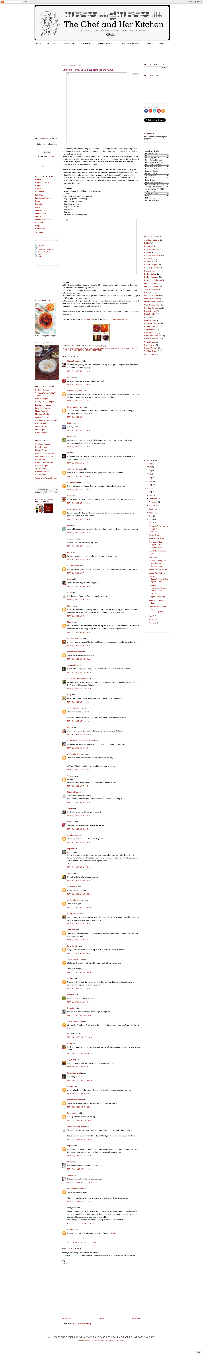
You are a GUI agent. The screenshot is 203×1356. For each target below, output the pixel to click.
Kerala (37, 207)
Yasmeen (70, 822)
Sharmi (70, 1162)
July (151, 516)
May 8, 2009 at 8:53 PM (78, 829)
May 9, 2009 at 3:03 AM (78, 940)
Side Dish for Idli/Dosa (152, 336)
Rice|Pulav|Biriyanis (152, 323)
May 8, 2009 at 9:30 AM (78, 616)
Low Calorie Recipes (43, 405)
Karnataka (39, 204)
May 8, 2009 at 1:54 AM (78, 476)
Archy (69, 552)
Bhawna (70, 606)
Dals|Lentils (148, 262)
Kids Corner (148, 292)
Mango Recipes (41, 411)
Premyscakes (72, 1113)
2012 (149, 485)
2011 (149, 488)
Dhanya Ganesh (73, 913)
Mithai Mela (89, 319)
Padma (70, 496)
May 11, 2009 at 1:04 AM (79, 1120)
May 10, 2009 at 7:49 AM (79, 1067)
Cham (69, 579)
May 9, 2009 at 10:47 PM (79, 1015)
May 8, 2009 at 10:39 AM (79, 659)
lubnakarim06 (72, 835)
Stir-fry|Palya (149, 345)
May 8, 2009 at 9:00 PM (78, 867)
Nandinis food (72, 482)
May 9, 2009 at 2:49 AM (78, 924)
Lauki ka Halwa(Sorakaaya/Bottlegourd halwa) (158, 579)
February (152, 623)
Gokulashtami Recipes (44, 456)
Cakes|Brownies (150, 249)
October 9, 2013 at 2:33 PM (81, 1242)
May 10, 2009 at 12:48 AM (79, 1053)
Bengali (38, 186)
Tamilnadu (39, 232)
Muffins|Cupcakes (151, 299)
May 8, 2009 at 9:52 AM (78, 646)
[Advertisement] (101, 52)
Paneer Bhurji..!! (155, 535)
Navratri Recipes (41, 466)
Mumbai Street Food (43, 220)
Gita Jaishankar (73, 566)
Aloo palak (153, 557)
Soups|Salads (149, 342)
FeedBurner (52, 156)
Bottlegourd (76, 348)
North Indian (40, 223)
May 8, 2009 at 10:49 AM (79, 672)
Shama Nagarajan (74, 361)
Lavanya (70, 377)
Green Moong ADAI (156, 538)
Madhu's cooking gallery (76, 1127)
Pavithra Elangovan (74, 391)
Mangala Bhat (72, 792)
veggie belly (71, 1060)
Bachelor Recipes (42, 390)
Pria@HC (71, 995)
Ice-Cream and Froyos (153, 280)
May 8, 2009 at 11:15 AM (79, 702)
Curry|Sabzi (148, 259)
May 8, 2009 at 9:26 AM (78, 600)
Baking (147, 243)
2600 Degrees (119, 1341)
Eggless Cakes (150, 274)
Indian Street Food (151, 286)
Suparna (70, 849)
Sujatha (70, 1146)
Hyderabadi (39, 192)
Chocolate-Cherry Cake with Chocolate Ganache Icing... (158, 563)
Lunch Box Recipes (42, 408)
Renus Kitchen (72, 509)
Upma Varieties (150, 354)
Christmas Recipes (42, 444)
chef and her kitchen (75, 652)
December (153, 498)
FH (68, 453)
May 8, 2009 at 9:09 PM (78, 881)
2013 (149, 481)
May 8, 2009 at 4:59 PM (78, 770)
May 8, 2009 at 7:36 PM (78, 786)
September (153, 509)
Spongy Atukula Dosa (157, 573)
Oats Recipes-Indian (152, 305)
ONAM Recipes (41, 469)
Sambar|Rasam (150, 333)
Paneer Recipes (150, 311)
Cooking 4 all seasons (118, 319)
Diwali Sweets (103, 348)
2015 (149, 474)
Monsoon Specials (42, 417)
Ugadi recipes (40, 475)
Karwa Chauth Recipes (44, 462)
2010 (149, 492)
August (152, 512)
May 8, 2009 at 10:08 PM (79, 894)
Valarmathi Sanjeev (74, 469)
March (151, 620)
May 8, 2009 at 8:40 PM (78, 816)
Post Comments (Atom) (81, 1324)
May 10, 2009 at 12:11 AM (79, 1037)
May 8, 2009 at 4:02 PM (78, 748)
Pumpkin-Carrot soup (157, 597)
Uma (69, 592)
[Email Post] (104, 346)
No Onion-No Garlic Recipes (46, 420)
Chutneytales (72, 887)
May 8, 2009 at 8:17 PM (78, 802)
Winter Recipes (41, 433)
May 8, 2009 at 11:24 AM (79, 721)
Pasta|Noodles (150, 314)
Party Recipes (40, 423)
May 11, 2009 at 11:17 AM (79, 1169)
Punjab (38, 226)
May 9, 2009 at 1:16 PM (78, 988)
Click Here (114, 1233)
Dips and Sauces (150, 271)
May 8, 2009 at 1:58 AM (78, 490)
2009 (149, 495)
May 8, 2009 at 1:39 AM (78, 417)
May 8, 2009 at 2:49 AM (78, 546)
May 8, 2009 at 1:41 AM (78, 447)
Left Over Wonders (151, 296)
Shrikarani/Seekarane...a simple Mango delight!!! (158, 528)
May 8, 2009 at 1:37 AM (78, 401)
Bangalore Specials (42, 183)
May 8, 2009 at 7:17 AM (78, 573)
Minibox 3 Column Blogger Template (90, 1341)
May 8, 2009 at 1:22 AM (78, 371)
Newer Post (66, 1318)
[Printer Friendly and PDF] (135, 75)
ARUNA (70, 727)
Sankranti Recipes (42, 472)
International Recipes (43, 198)
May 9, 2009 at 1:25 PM (78, 1002)
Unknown (70, 776)
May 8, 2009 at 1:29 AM (78, 385)
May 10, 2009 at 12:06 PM (79, 1080)
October (152, 505)
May (151, 523)
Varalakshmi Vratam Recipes (46, 478)
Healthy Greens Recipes (44, 402)
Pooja (69, 423)
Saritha (70, 808)
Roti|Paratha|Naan (151, 326)
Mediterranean (40, 213)
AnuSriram (71, 930)
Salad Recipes (149, 330)
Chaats (147, 252)
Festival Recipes (41, 399)
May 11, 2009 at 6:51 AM (79, 1139)
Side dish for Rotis (151, 339)
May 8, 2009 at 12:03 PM (79, 734)
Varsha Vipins (72, 665)
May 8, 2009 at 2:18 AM (78, 533)
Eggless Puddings (151, 277)
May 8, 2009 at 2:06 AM (78, 503)
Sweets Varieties (83, 350)
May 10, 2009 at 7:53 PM (79, 1107)
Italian (37, 201)
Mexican (38, 216)
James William (108, 1341)
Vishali (69, 437)
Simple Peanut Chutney (158, 569)
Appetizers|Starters (151, 240)
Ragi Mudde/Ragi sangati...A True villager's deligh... (156, 544)
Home (101, 1318)
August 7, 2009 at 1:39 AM (80, 1223)
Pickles (147, 317)
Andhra (38, 179)
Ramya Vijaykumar (74, 638)
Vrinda (69, 873)
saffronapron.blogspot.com (77, 679)
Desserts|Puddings (151, 268)
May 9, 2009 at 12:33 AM (79, 907)
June (151, 520)
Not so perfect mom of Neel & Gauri (81, 741)
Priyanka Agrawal (74, 1073)
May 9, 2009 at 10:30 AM (79, 972)
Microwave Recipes (43, 414)
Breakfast (148, 246)
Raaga (69, 1043)
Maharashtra (40, 210)
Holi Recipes (40, 459)
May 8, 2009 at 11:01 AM (79, 689)
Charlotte (70, 1008)
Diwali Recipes (41, 447)
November (153, 502)
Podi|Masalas (149, 320)
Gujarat (38, 189)
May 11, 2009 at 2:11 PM (79, 1202)
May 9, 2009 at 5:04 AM (78, 953)
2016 (149, 471)
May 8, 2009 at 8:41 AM (78, 586)
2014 (149, 478)
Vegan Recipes (41, 426)
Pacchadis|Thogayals (152, 308)
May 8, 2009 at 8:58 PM (78, 842)
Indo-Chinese (40, 195)
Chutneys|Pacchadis (152, 255)
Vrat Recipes (40, 430)
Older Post (136, 1318)
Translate (53, 493)
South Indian (40, 229)
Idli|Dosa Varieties (151, 283)
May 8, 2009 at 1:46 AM (78, 463)
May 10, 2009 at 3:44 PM (79, 1094)
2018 (149, 464)
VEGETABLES (97, 350)
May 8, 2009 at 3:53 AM (78, 560)
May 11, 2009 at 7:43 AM (79, 1156)
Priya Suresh (72, 946)
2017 (149, 467)
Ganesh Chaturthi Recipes (45, 453)
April (151, 616)
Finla (69, 525)
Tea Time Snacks (151, 351)
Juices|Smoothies (151, 289)
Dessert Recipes (150, 265)
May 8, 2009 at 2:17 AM (78, 519)
